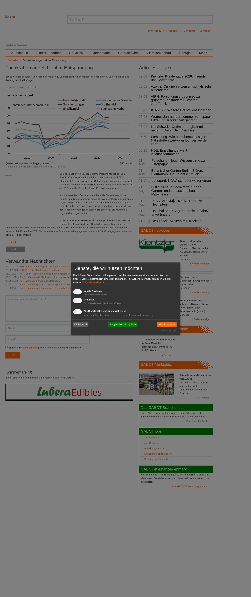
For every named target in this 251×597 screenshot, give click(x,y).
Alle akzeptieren (167, 324)
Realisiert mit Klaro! (168, 331)
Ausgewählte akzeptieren (123, 324)
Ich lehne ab (81, 324)
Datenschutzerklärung (93, 282)
